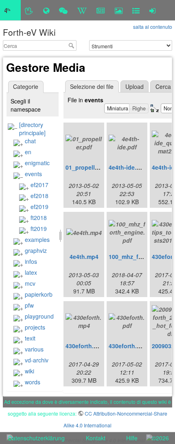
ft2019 (39, 228)
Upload (134, 86)
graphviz (36, 250)
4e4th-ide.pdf (127, 167)
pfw (29, 305)
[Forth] (29, 10)
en (28, 152)
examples (37, 239)
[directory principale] (32, 129)
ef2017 (39, 185)
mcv (30, 283)
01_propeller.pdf (88, 167)
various (34, 349)
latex (31, 272)
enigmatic (37, 163)
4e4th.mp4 (84, 256)
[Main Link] (10, 10)
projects (35, 327)
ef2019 (39, 207)
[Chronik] (46, 10)
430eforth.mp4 (85, 346)
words (32, 382)
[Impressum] (136, 10)
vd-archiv (36, 360)
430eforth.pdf (127, 346)
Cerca (72, 45)
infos (31, 261)
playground (39, 316)
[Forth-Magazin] (100, 10)
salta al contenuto (152, 26)
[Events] (63, 10)
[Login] (152, 10)
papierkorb (38, 294)
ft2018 (39, 217)
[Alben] (119, 10)
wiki (29, 371)
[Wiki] (82, 10)
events (33, 174)
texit (30, 338)
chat (30, 141)
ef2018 (39, 196)
